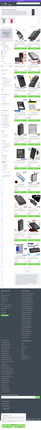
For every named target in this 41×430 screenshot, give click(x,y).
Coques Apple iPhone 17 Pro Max (6, 357)
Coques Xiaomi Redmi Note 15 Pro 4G (7, 370)
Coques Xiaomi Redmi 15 (5, 378)
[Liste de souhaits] (6, 4)
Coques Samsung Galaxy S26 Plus (27, 300)
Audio (23, 352)
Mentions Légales (4, 308)
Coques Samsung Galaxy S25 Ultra (27, 308)
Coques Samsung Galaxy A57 (26, 316)
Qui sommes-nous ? (4, 297)
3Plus (2, 152)
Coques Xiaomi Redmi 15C (5, 380)
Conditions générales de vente (6, 306)
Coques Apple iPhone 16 (5, 340)
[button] (34, 68)
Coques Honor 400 (4, 384)
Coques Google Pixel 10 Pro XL (26, 333)
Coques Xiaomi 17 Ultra (5, 365)
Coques (23, 343)
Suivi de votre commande (5, 295)
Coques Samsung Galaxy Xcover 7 (27, 327)
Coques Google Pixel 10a (26, 329)
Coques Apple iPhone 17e (5, 349)
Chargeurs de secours (25, 356)
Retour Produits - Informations (6, 304)
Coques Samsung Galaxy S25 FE (27, 312)
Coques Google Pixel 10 (25, 337)
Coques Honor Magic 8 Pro (5, 391)
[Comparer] (23, 30)
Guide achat (3, 310)
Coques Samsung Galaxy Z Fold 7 (27, 297)
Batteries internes (6, 47)
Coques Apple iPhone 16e (5, 342)
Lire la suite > (26, 14)
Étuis (22, 345)
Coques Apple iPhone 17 (5, 351)
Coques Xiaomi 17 (4, 363)
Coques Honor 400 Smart (5, 386)
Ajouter (20, 48)
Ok (37, 397)
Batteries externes (6, 49)
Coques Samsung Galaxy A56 (26, 314)
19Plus (2, 58)
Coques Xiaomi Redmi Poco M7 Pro (6, 376)
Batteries (23, 354)
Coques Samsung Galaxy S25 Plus (27, 306)
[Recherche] (18, 3)
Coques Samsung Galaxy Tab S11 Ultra (28, 293)
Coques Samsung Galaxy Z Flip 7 (27, 295)
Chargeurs (23, 348)
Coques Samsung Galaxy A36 (26, 318)
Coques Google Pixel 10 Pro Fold (27, 331)
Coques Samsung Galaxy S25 (26, 304)
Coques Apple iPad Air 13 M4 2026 (6, 361)
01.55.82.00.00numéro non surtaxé (7, 406)
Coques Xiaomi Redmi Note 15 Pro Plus (7, 372)
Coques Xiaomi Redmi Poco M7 (6, 374)
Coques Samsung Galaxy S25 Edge (27, 310)
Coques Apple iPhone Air (5, 353)
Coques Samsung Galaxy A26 (26, 321)
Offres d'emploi (3, 312)
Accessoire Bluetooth (25, 358)
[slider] (1, 65)
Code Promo (3, 302)
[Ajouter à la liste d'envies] (25, 30)
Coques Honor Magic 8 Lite (5, 389)
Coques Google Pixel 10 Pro (26, 335)
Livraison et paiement (4, 300)
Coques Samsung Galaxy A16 (26, 325)
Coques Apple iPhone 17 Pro (5, 355)
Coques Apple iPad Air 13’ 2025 (6, 359)
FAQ (1, 293)
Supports (23, 350)
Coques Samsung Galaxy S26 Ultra (27, 302)
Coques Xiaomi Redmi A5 (5, 382)
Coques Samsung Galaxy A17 (26, 323)
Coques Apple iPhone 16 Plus (5, 344)
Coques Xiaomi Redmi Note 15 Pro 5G (7, 368)
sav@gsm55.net (6, 403)
